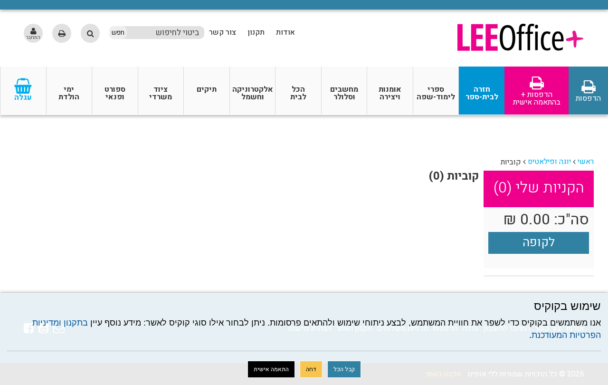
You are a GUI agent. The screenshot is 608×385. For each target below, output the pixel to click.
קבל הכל (344, 369)
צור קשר (222, 32)
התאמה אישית (271, 369)
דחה (311, 369)
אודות (285, 32)
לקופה (538, 242)
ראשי (586, 161)
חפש (118, 33)
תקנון (256, 32)
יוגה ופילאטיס (549, 161)
